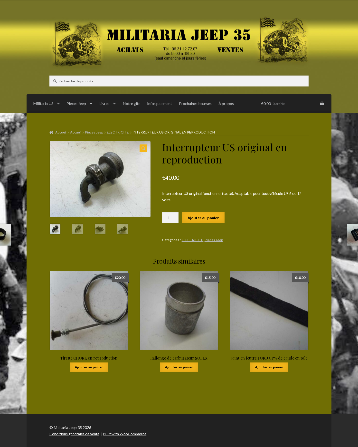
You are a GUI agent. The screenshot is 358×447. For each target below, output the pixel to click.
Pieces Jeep (76, 103)
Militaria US (43, 103)
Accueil (60, 132)
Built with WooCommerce (124, 433)
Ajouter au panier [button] (89, 367)
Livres (104, 103)
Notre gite (131, 103)
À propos (226, 103)
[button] (143, 148)
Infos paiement (159, 103)
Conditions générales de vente (74, 433)
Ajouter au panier (203, 217)
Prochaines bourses (195, 103)
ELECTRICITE (118, 132)
